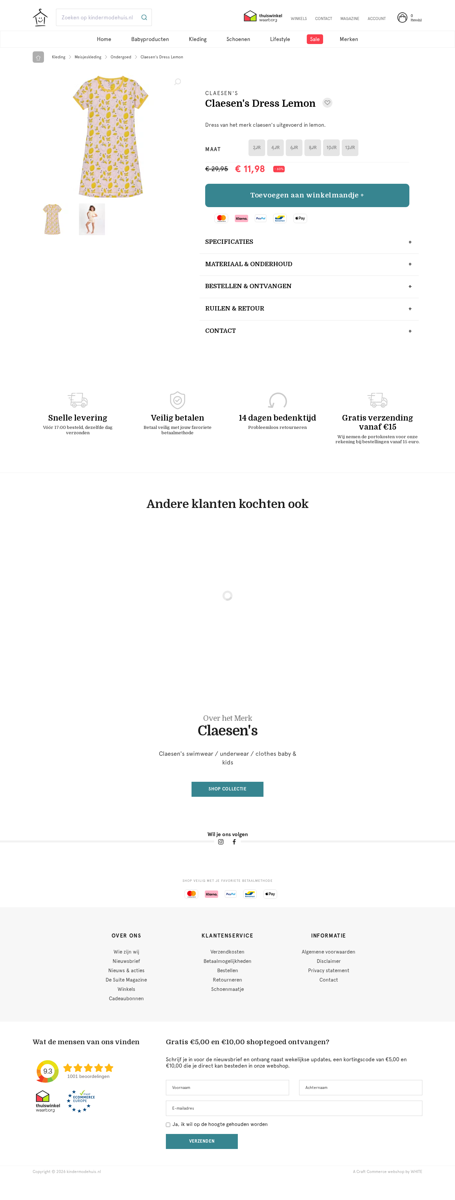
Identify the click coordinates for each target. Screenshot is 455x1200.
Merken (349, 39)
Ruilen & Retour (234, 308)
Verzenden (202, 1141)
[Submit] (144, 17)
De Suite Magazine (126, 980)
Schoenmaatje (227, 989)
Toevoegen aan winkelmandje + (307, 195)
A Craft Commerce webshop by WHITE (387, 1171)
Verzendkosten (227, 952)
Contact (220, 331)
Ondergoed (121, 57)
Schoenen (238, 39)
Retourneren (227, 980)
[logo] (40, 18)
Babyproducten (150, 39)
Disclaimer (329, 961)
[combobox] (251, 17)
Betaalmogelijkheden (227, 961)
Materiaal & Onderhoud (248, 264)
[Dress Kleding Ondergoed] (111, 136)
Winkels (126, 989)
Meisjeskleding (88, 57)
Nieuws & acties (126, 971)
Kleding (198, 39)
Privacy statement (328, 971)
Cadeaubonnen (126, 999)
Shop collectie (227, 788)
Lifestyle (280, 39)
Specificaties (229, 241)
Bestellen (227, 971)
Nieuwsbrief (126, 961)
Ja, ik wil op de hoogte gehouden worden (220, 1124)
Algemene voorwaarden (328, 952)
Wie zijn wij (126, 952)
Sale (315, 39)
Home (104, 39)
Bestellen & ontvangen (248, 286)
